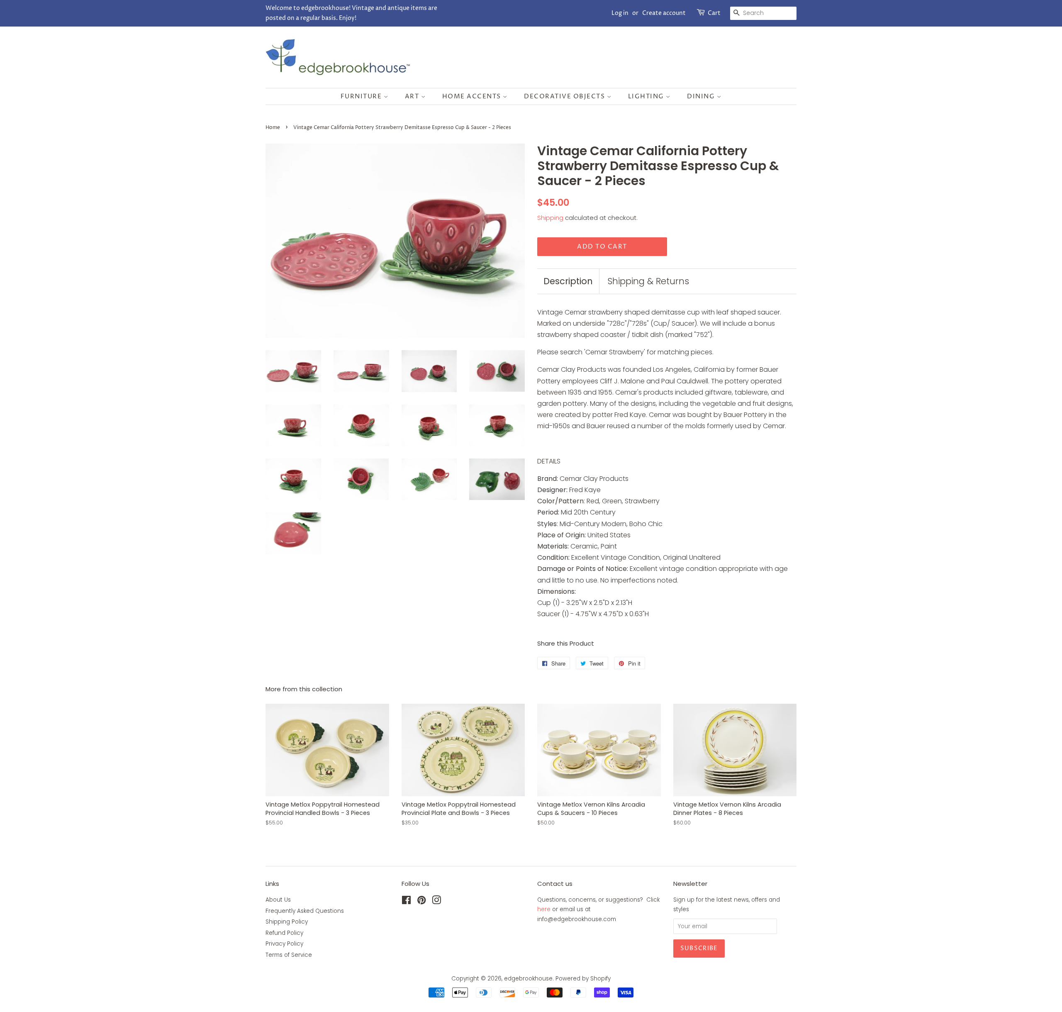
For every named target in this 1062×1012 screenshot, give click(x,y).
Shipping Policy (287, 922)
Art (413, 96)
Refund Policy (284, 933)
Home (273, 127)
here (543, 909)
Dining (702, 96)
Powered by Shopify (583, 979)
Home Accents (472, 96)
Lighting (647, 96)
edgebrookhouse (528, 979)
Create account (664, 13)
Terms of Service (289, 955)
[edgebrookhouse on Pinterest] (421, 902)
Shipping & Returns (648, 281)
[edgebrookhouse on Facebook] (406, 902)
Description (568, 281)
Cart (714, 13)
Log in (619, 13)
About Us (278, 900)
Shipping (550, 217)
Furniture (362, 96)
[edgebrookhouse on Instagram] (436, 902)
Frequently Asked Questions (305, 911)
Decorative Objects (565, 96)
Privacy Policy (284, 944)
